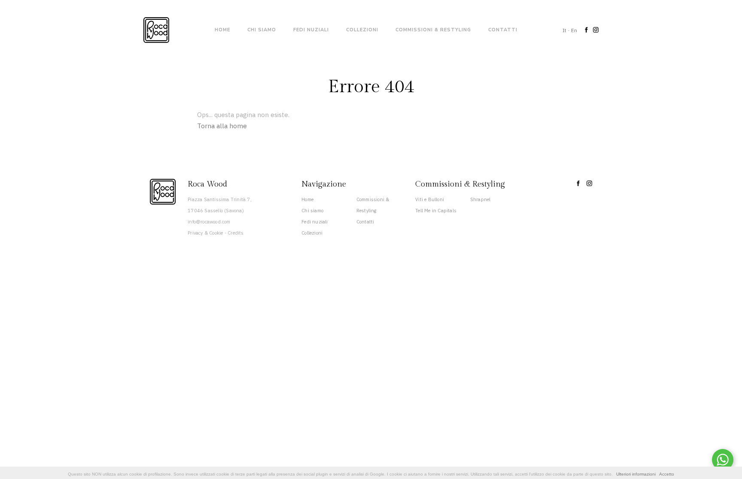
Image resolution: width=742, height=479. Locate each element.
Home (222, 30)
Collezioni (362, 30)
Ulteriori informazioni (636, 474)
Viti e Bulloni (429, 199)
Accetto (666, 474)
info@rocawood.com (209, 222)
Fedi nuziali (311, 30)
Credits (235, 233)
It (564, 30)
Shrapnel (480, 199)
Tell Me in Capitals (435, 211)
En (574, 30)
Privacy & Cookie (205, 233)
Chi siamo (261, 30)
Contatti (502, 30)
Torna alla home (222, 126)
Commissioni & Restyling (433, 30)
